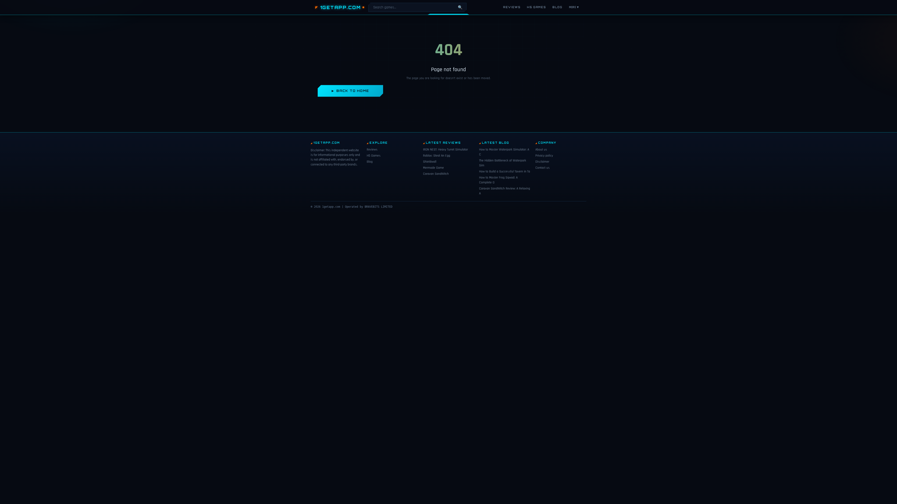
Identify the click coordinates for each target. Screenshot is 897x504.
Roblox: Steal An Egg (436, 156)
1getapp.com (340, 7)
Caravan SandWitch (436, 174)
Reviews (511, 7)
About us (541, 149)
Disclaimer (542, 162)
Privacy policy (544, 156)
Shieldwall (429, 162)
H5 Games (536, 7)
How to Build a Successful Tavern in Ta (504, 171)
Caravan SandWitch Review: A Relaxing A (504, 191)
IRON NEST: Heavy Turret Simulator (445, 149)
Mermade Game (433, 168)
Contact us (542, 168)
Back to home (352, 91)
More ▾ (574, 7)
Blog (557, 7)
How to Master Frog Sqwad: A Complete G (498, 180)
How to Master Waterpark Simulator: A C (504, 152)
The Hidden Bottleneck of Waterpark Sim (502, 163)
